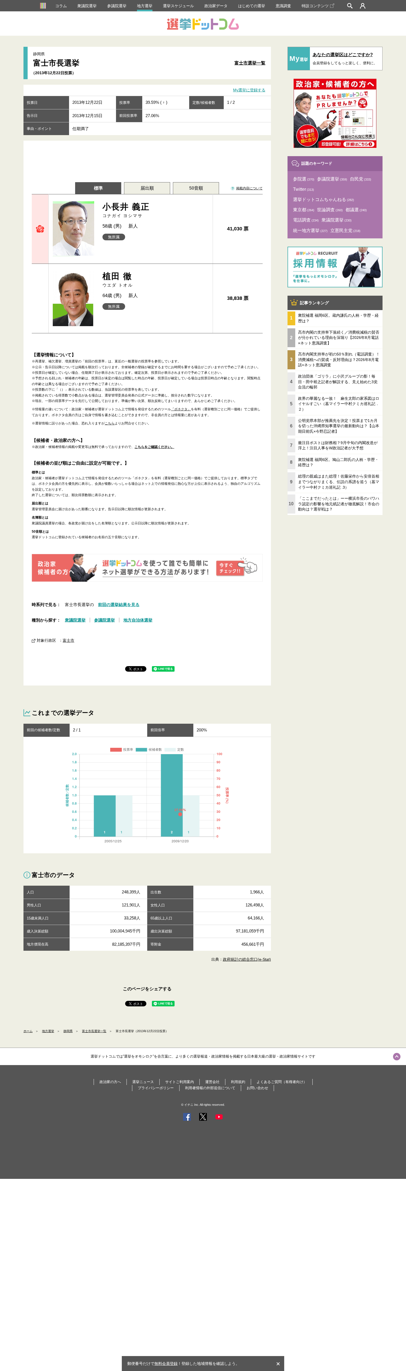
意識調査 (283, 6)
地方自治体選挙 (137, 620)
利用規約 (238, 1082)
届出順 (147, 188)
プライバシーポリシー (156, 1088)
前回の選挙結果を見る (118, 604)
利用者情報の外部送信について (210, 1088)
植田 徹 (117, 279)
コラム (61, 6)
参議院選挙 (116, 6)
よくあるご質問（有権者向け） (282, 1082)
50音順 (196, 188)
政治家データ (216, 6)
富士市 (68, 640)
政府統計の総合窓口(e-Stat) (247, 959)
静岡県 (68, 1031)
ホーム (28, 1031)
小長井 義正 (126, 210)
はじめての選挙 (251, 6)
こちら (110, 423)
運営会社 (212, 1082)
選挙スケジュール (178, 6)
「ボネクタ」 (181, 409)
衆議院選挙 (87, 6)
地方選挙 (144, 6)
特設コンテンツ (315, 6)
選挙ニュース (143, 1082)
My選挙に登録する (249, 90)
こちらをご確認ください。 (154, 447)
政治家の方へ (110, 1082)
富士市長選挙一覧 (94, 1031)
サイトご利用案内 (179, 1082)
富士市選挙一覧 (249, 63)
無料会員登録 (166, 1363)
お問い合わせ (257, 1088)
